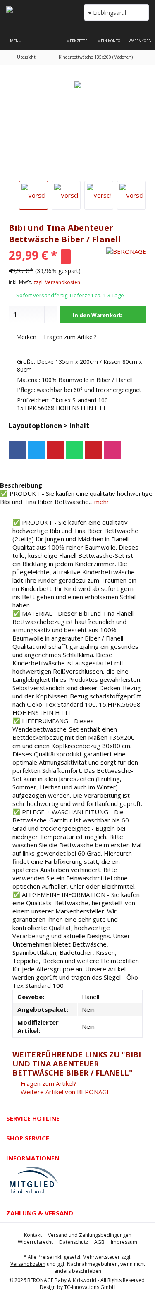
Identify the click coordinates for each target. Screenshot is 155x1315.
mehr (101, 501)
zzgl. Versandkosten (56, 282)
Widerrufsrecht (35, 1242)
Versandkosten (27, 1263)
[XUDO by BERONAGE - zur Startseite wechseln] (39, 12)
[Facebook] (17, 450)
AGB (99, 1242)
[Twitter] (36, 450)
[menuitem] (139, 35)
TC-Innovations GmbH (90, 1287)
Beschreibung (21, 485)
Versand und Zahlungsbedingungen (89, 1235)
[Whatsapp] (74, 450)
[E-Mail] (93, 450)
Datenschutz (73, 1242)
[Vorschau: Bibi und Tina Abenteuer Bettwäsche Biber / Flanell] (33, 195)
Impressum (124, 1242)
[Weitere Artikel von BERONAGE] (126, 251)
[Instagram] (112, 450)
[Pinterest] (55, 450)
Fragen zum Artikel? (69, 337)
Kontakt (33, 1235)
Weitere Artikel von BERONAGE (64, 1092)
